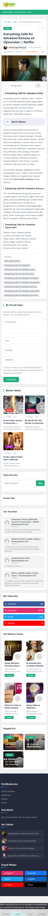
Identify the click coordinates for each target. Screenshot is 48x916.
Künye (4, 802)
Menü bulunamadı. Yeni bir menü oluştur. (19, 817)
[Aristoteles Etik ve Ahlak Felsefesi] (34, 651)
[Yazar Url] (5, 47)
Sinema (9, 675)
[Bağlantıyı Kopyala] (37, 28)
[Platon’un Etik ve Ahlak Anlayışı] (13, 693)
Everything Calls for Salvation (17, 265)
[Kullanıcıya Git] (7, 522)
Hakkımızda (6, 795)
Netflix (13, 176)
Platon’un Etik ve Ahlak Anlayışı (21, 848)
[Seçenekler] (43, 85)
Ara (40, 483)
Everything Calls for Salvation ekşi (19, 274)
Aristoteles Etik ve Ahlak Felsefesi (22, 841)
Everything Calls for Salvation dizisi (20, 269)
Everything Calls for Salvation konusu (20, 287)
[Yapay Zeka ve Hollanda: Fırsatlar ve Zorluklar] (34, 693)
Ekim (40, 98)
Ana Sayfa (7, 22)
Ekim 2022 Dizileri (12, 261)
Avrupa (31, 717)
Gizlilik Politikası (8, 791)
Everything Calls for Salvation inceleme (21, 278)
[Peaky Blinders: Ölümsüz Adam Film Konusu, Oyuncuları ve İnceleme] (13, 651)
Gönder (11, 379)
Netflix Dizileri (8, 12)
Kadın (29, 12)
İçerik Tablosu (19, 121)
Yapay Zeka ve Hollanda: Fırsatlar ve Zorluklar (23, 855)
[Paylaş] (5, 84)
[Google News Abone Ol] (16, 85)
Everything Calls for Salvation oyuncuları (22, 291)
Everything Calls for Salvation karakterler (22, 282)
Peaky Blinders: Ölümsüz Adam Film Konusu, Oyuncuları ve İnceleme (23, 833)
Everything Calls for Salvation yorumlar (21, 295)
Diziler (15, 22)
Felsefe (30, 675)
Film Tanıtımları (20, 12)
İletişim (4, 799)
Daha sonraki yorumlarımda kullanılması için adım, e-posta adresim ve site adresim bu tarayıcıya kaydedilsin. (23, 370)
